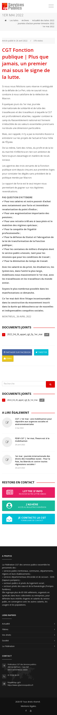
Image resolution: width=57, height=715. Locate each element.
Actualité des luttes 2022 (43, 20)
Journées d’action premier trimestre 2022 (36, 23)
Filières (5, 629)
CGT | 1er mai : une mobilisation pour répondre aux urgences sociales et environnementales (33, 422)
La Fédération (8, 646)
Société (5, 640)
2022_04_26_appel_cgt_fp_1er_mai (24, 334)
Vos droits (6, 635)
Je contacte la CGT (32, 519)
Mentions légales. (28, 706)
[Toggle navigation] (51, 6)
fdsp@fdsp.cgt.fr (14, 682)
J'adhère (32, 505)
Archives (25, 20)
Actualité (6, 623)
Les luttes (14, 20)
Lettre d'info (32, 492)
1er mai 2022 (48, 26)
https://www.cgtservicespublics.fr (20, 685)
